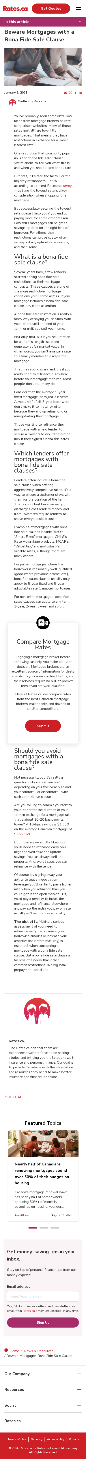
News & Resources (39, 1351)
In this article (17, 21)
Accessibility (55, 1439)
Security (36, 1439)
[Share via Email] (65, 92)
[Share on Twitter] (70, 92)
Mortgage (14, 1097)
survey (67, 185)
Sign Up (43, 1322)
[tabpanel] (44, 1175)
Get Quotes (51, 8)
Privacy (74, 1439)
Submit (43, 726)
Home (14, 1351)
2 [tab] (41, 1228)
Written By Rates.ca (32, 101)
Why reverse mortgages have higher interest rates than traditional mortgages (44, 1170)
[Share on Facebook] (75, 92)
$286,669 (22, 834)
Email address (18, 1286)
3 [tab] (52, 1228)
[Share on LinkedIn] (80, 92)
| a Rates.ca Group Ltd (48, 1448)
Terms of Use (16, 1439)
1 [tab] (30, 1228)
